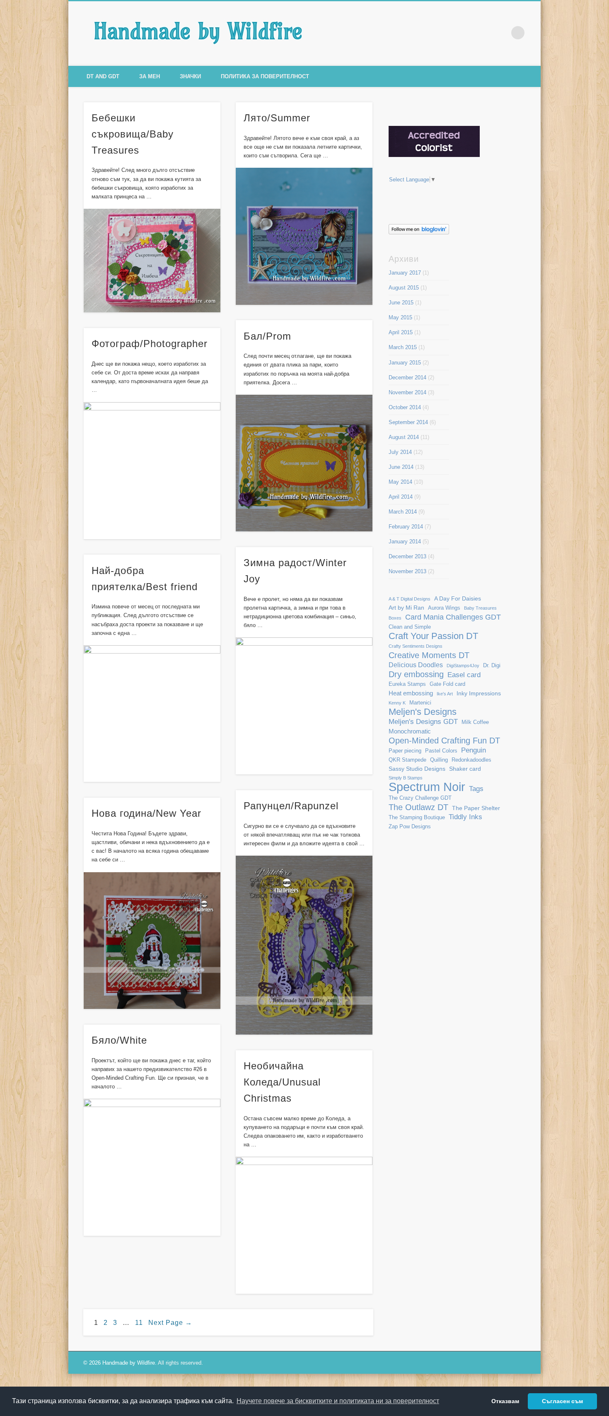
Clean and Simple (410, 627)
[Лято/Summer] (304, 236)
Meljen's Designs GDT (423, 721)
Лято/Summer (277, 117)
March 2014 (403, 512)
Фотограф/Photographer (150, 343)
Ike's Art (445, 693)
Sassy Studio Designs (417, 768)
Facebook (466, 32)
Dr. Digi (491, 665)
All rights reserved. (180, 1363)
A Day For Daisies (457, 598)
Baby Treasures (480, 607)
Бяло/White (119, 1040)
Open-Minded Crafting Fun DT (444, 740)
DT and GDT (103, 76)
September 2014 (408, 422)
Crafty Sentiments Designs (415, 646)
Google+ (501, 32)
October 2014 (405, 407)
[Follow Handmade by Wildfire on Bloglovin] (419, 232)
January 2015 (405, 362)
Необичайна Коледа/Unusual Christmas (282, 1082)
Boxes (395, 617)
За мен (149, 76)
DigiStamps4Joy (463, 665)
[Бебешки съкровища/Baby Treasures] (152, 260)
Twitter (483, 32)
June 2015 (401, 302)
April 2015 (401, 332)
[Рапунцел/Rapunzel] (304, 945)
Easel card (464, 675)
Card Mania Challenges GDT (453, 617)
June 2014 (401, 467)
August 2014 (404, 437)
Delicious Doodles (416, 664)
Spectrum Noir (427, 786)
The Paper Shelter (476, 808)
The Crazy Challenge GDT (420, 798)
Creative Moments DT (429, 655)
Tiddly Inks (465, 817)
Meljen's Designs (423, 711)
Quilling (439, 760)
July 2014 (400, 452)
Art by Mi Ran (406, 607)
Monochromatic (410, 731)
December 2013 (407, 556)
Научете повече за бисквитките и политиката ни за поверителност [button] (338, 1400)
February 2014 (406, 526)
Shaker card (465, 768)
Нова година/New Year (146, 813)
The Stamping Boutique (417, 817)
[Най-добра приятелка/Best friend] (152, 713)
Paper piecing (405, 751)
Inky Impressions (479, 693)
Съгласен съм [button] (562, 1401)
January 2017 (405, 273)
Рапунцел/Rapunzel (291, 805)
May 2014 (400, 482)
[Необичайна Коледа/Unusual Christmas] (304, 1225)
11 (139, 1322)
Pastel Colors (441, 751)
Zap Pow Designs (410, 827)
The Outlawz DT (418, 807)
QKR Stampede (407, 760)
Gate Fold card (447, 684)
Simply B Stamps (406, 777)
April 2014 (401, 497)
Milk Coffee (475, 722)
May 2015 (400, 317)
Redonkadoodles (471, 760)
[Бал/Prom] (304, 463)
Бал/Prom (267, 336)
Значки (190, 76)
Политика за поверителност (265, 76)
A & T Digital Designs (409, 598)
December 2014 (407, 377)
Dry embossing (416, 674)
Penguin (473, 750)
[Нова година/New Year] (152, 940)
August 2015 (404, 288)
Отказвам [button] (505, 1401)
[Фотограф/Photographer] (152, 470)
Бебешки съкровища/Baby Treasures (133, 134)
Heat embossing (411, 693)
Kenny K (397, 702)
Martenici (420, 703)
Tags (476, 788)
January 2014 (405, 541)
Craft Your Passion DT (433, 636)
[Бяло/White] (152, 1167)
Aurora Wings (444, 608)
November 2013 (407, 571)
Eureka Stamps (407, 684)
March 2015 (403, 347)
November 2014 (407, 392)
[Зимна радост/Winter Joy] (304, 705)
